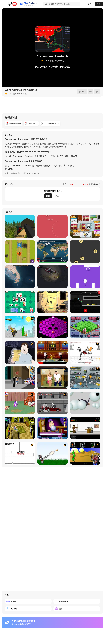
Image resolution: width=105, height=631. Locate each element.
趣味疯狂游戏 (16, 173)
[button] (9, 168)
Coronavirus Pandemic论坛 (77, 184)
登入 (89, 4)
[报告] (97, 91)
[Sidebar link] (3, 4)
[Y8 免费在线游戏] (12, 4)
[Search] (45, 4)
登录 (57, 196)
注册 (99, 4)
